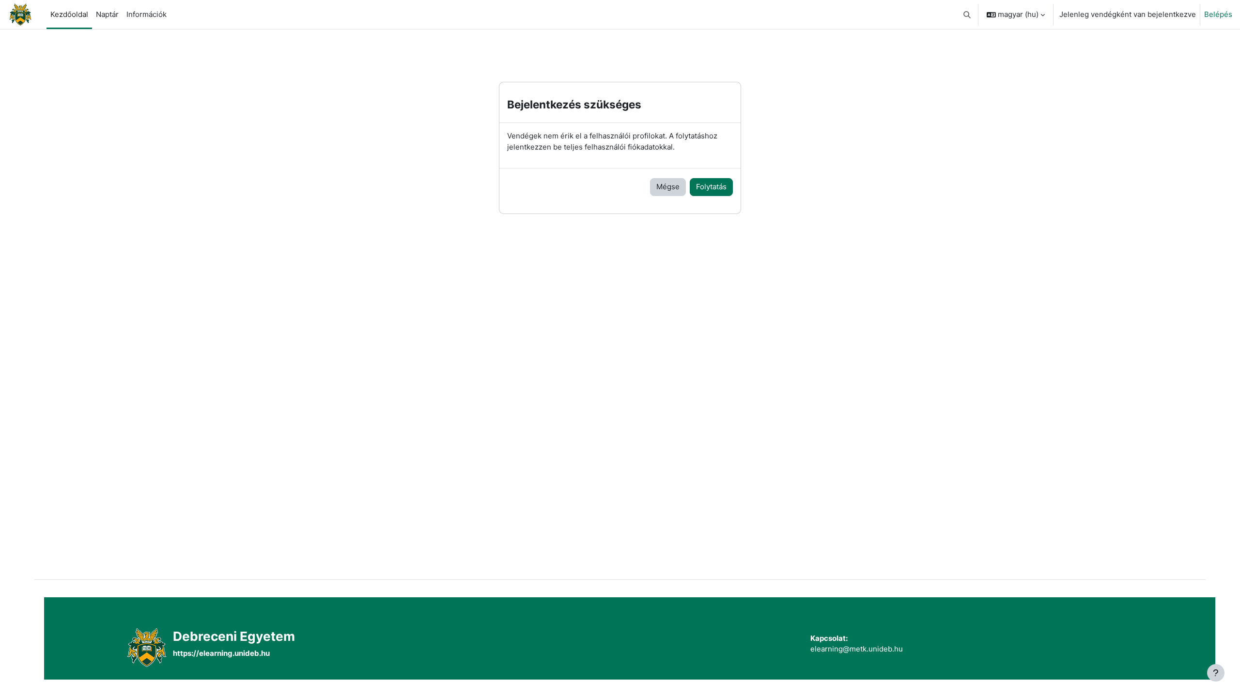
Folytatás (711, 186)
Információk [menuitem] (146, 14)
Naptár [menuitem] (107, 14)
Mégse (668, 186)
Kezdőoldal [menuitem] (69, 14)
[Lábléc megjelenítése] (1215, 673)
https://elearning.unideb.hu (221, 653)
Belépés (1218, 14)
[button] (967, 14)
